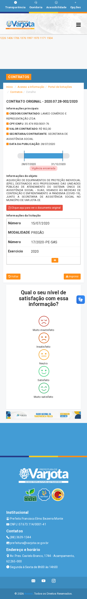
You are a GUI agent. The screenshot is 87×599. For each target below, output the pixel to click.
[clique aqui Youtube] (43, 582)
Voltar (14, 276)
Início (9, 86)
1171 (43, 38)
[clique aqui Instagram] (53, 582)
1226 (3, 38)
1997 (30, 38)
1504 (50, 38)
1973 (36, 38)
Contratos (16, 92)
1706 (16, 38)
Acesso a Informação (31, 86)
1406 (10, 38)
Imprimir (73, 276)
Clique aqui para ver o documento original (36, 207)
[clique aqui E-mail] (33, 582)
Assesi (28, 593)
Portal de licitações (60, 86)
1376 (23, 38)
